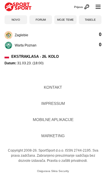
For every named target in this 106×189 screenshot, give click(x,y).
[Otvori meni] (95, 7)
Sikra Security (60, 171)
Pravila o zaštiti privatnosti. (67, 161)
